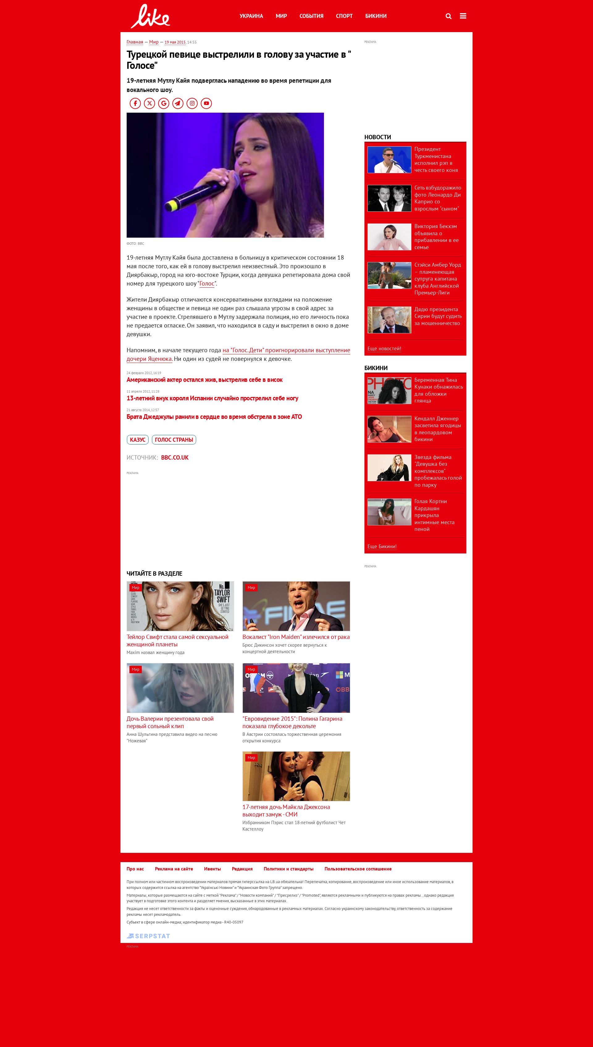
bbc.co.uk (175, 457)
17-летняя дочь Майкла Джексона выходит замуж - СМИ (286, 810)
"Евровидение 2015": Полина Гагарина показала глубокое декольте (292, 722)
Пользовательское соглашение (358, 869)
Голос (207, 283)
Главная (135, 42)
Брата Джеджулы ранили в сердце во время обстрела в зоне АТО (214, 416)
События (311, 15)
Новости (377, 137)
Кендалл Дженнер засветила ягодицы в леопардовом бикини (437, 429)
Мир (281, 15)
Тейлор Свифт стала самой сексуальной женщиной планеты (178, 640)
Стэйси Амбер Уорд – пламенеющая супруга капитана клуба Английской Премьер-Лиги (437, 278)
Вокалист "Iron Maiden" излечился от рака (296, 637)
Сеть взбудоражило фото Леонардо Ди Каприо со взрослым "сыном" (437, 198)
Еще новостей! (384, 348)
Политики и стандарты (288, 869)
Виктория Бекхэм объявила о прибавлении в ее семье (436, 237)
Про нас (135, 869)
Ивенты (212, 869)
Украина (251, 15)
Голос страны (174, 439)
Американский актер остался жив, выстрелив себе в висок (205, 379)
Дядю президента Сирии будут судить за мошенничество (437, 316)
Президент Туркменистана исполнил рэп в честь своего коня (436, 159)
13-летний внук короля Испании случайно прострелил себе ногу (212, 398)
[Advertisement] (239, 520)
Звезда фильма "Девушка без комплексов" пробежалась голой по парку (438, 470)
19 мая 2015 (175, 42)
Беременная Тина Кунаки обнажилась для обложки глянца (438, 390)
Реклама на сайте (174, 869)
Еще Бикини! (382, 546)
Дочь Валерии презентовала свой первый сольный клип (170, 722)
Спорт (344, 15)
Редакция (242, 869)
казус (137, 439)
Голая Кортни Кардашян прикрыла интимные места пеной (434, 515)
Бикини (376, 15)
